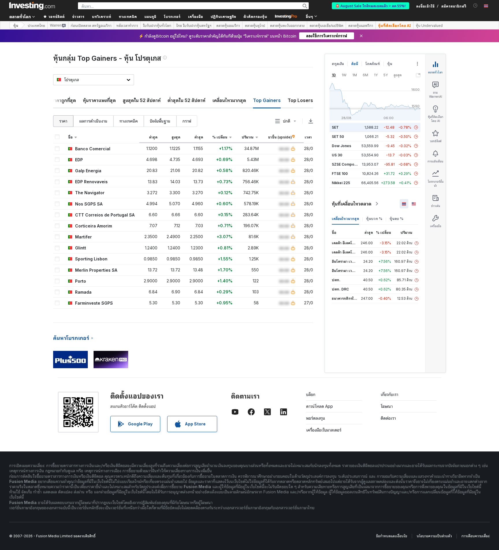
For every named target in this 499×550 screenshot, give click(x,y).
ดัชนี (354, 64)
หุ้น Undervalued (429, 25)
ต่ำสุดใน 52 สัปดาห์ (186, 100)
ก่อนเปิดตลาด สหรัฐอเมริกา (91, 25)
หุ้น (15, 25)
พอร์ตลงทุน (315, 418)
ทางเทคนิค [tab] (129, 120)
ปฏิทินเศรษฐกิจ (223, 16)
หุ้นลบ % (396, 218)
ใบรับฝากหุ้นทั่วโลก (157, 25)
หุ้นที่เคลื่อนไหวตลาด (351, 204)
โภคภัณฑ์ (372, 64)
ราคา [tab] (63, 120)
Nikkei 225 (341, 183)
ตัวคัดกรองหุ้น (255, 16)
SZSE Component (347, 164)
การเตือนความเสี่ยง (475, 536)
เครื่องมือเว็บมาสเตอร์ (323, 429)
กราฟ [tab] (187, 120)
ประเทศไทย (36, 25)
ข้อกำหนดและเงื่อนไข (391, 536)
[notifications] (475, 5)
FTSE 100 (340, 173)
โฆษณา (387, 406)
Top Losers (300, 100)
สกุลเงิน (338, 64)
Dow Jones (341, 146)
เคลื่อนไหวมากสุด (229, 100)
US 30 (337, 155)
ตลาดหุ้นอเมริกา (228, 25)
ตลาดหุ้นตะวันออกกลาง (287, 25)
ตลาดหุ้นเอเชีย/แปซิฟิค (326, 25)
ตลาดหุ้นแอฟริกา (360, 25)
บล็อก (310, 394)
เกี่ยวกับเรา (389, 394)
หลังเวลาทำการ (127, 25)
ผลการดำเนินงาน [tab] (93, 120)
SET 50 (338, 136)
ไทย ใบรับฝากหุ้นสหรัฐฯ (193, 25)
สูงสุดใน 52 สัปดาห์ (142, 100)
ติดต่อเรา (388, 418)
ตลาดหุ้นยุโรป (255, 25)
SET (335, 127)
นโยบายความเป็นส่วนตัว (434, 536)
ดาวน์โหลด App (319, 406)
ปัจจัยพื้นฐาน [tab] (160, 120)
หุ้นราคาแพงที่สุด (99, 100)
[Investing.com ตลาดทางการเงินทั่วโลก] (32, 6)
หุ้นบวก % (374, 218)
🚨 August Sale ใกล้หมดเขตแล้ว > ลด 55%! (370, 5)
